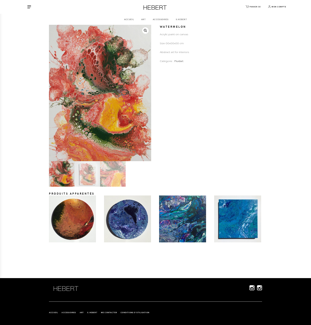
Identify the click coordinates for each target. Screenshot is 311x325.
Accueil (129, 19)
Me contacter (109, 312)
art (143, 19)
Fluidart (178, 61)
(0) (255, 6)
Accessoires (161, 19)
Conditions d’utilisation (135, 312)
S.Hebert (181, 19)
